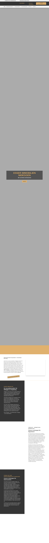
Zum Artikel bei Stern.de (13, 377)
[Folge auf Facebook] (43, 0)
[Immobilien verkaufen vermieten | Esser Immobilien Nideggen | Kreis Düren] (35, 375)
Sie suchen (30, 347)
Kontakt (34, 6)
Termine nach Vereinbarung (10, 0)
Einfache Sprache (26, 0)
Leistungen (17, 347)
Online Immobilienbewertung (41, 3)
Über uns (29, 6)
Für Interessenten (24, 6)
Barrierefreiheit (22, 0)
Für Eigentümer (17, 6)
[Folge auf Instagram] (44, 0)
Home (4, 6)
